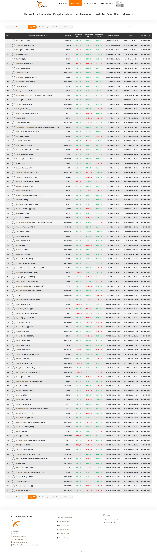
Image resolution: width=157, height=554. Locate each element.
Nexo (17, 395)
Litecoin (18, 141)
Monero (18, 100)
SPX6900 (18, 391)
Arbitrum (19, 359)
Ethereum (19, 45)
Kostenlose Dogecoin (91, 3)
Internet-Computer (22, 268)
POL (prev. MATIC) (22, 291)
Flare (17, 386)
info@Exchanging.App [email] (66, 517)
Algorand (19, 318)
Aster (17, 218)
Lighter (18, 304)
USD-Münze (19, 64)
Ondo (17, 232)
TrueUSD (19, 427)
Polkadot (18, 259)
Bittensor (19, 186)
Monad (18, 491)
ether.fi (18, 400)
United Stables (20, 282)
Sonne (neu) (20, 486)
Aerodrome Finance (22, 409)
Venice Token (20, 313)
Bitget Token (20, 273)
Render (18, 336)
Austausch (63, 3)
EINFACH (19, 322)
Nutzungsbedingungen (19, 542)
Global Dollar (20, 150)
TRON (18, 73)
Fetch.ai (18, 459)
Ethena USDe (20, 132)
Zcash (18, 86)
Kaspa (18, 332)
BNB (17, 55)
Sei (17, 463)
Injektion (18, 404)
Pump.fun (19, 227)
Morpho (18, 277)
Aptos (18, 431)
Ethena (18, 241)
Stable (18, 350)
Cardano (18, 105)
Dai (17, 118)
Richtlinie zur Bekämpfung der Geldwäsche (26, 545)
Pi (16, 295)
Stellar (18, 109)
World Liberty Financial (23, 223)
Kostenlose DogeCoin (19, 536)
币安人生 (18, 413)
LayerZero (19, 450)
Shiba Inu (19, 159)
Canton (18, 123)
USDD (18, 254)
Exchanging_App (64, 521)
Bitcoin (18, 41)
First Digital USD (21, 472)
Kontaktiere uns (107, 3)
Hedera (18, 145)
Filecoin (18, 377)
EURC (18, 445)
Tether (18, 50)
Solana (18, 68)
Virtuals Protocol (21, 441)
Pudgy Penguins (21, 368)
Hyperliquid (19, 77)
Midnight (18, 477)
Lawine (18, 154)
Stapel (18, 436)
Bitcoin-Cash (20, 114)
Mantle (18, 236)
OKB (17, 200)
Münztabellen (76, 3)
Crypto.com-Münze (22, 173)
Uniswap (18, 168)
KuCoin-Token (20, 300)
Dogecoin (19, 82)
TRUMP (18, 354)
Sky (17, 245)
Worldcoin (19, 263)
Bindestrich (19, 418)
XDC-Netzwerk (20, 372)
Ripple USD (19, 204)
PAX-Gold (19, 209)
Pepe (17, 250)
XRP (17, 59)
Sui (17, 164)
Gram (17, 136)
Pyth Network (20, 454)
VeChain (18, 363)
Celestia (18, 481)
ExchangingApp (64, 538)
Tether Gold (19, 177)
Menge (18, 345)
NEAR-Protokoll (21, 195)
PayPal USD (20, 182)
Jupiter (18, 341)
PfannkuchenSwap (22, 382)
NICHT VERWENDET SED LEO (26, 95)
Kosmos (18, 327)
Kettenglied (19, 91)
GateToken (19, 309)
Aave (17, 214)
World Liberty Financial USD (25, 127)
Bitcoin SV (19, 468)
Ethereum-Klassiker (22, 286)
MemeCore (19, 191)
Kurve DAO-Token (21, 422)
